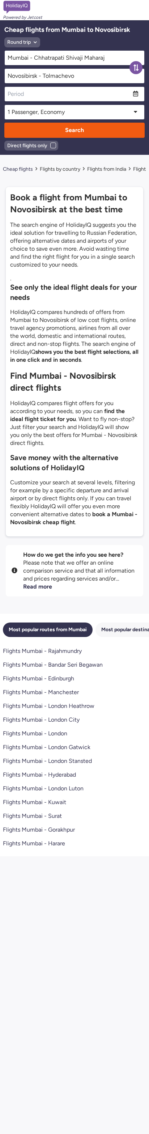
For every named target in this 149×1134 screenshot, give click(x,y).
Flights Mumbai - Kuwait (34, 802)
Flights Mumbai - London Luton (43, 788)
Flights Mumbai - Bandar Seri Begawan (53, 664)
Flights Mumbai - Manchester (41, 692)
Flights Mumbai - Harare (34, 843)
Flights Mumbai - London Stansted (47, 760)
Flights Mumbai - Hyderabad (39, 774)
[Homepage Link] (22, 7)
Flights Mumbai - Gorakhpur (39, 829)
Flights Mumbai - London (35, 733)
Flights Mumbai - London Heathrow (48, 705)
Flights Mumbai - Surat (32, 815)
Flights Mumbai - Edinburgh (38, 678)
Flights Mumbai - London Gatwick (46, 747)
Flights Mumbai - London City (41, 719)
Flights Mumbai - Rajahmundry (42, 650)
